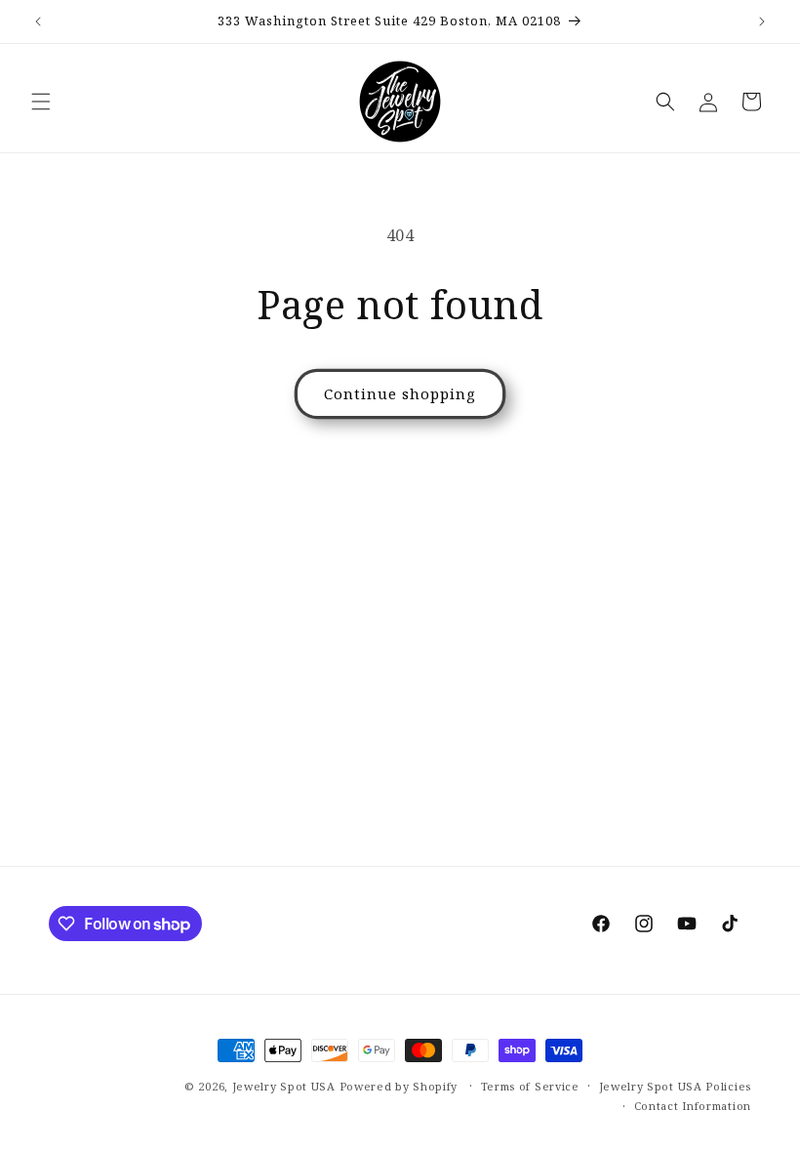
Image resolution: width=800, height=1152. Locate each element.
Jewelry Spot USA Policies (675, 1086)
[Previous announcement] (38, 21)
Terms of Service (530, 1086)
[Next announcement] (761, 21)
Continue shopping (400, 393)
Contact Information (692, 1105)
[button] (41, 101)
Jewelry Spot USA (284, 1086)
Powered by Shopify (399, 1086)
